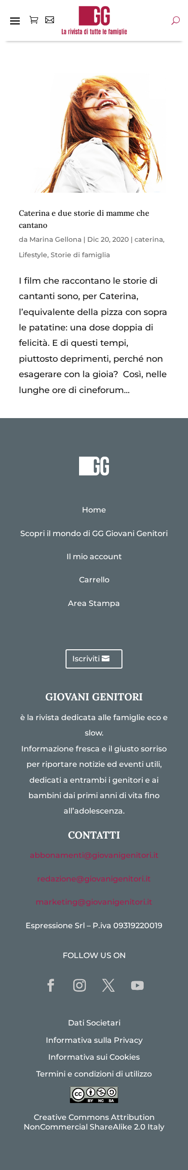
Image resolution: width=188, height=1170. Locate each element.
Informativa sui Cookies (94, 1057)
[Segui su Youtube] (137, 985)
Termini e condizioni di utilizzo (94, 1073)
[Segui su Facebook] (50, 985)
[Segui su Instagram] (79, 985)
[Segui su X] (108, 985)
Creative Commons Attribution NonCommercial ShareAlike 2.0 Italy (94, 1122)
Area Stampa (94, 603)
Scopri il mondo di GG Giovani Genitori (94, 533)
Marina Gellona (55, 239)
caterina (148, 239)
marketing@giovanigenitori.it (94, 902)
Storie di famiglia (80, 254)
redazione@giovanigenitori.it (94, 878)
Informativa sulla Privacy (94, 1040)
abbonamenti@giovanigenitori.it (94, 855)
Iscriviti (86, 658)
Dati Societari (94, 1022)
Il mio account (94, 556)
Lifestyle (33, 254)
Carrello (94, 579)
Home (94, 509)
